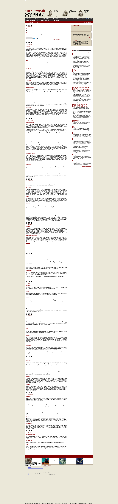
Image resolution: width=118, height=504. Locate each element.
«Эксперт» (28, 384)
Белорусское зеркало (32, 20)
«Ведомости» (28, 28)
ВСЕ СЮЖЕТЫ (57, 20)
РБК (27, 60)
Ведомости (28, 46)
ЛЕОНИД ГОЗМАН (83, 54)
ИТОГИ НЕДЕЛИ (56, 18)
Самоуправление (45, 20)
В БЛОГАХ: (75, 40)
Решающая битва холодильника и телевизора (37, 469)
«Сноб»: (27, 416)
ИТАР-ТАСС (28, 68)
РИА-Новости (28, 80)
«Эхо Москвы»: (29, 440)
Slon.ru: (27, 318)
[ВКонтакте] (33, 38)
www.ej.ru (28, 18)
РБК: (27, 444)
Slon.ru (27, 291)
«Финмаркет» (28, 306)
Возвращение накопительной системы (35, 472)
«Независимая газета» (30, 32)
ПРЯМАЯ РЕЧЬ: (76, 25)
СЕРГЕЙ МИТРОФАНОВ (84, 89)
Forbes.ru (28, 335)
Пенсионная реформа (32, 22)
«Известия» (28, 203)
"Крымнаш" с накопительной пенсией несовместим (38, 474)
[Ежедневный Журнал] (35, 16)
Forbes (27, 297)
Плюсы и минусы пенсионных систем (35, 468)
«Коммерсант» (29, 376)
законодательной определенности (33, 71)
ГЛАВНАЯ (36, 18)
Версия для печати (56, 39)
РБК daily (28, 226)
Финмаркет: (28, 396)
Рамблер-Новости (29, 100)
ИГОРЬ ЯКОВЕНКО (84, 71)
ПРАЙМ (27, 196)
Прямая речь (76, 120)
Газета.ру (28, 182)
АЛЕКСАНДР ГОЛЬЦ (83, 139)
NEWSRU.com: (29, 423)
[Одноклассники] (36, 38)
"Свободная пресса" (30, 87)
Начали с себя (31, 473)
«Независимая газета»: (30, 434)
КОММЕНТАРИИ (45, 18)
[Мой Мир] (38, 38)
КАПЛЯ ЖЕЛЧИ (66, 18)
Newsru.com (28, 107)
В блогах (75, 132)
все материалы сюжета (86, 166)
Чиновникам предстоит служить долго (35, 471)
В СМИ (74, 126)
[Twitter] (35, 38)
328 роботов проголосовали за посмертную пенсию (80, 105)
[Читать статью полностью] (81, 30)
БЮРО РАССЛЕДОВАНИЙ (79, 18)
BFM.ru (27, 211)
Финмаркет (28, 243)
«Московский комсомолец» (31, 137)
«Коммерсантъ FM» (30, 122)
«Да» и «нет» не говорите (79, 138)
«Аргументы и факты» (30, 153)
